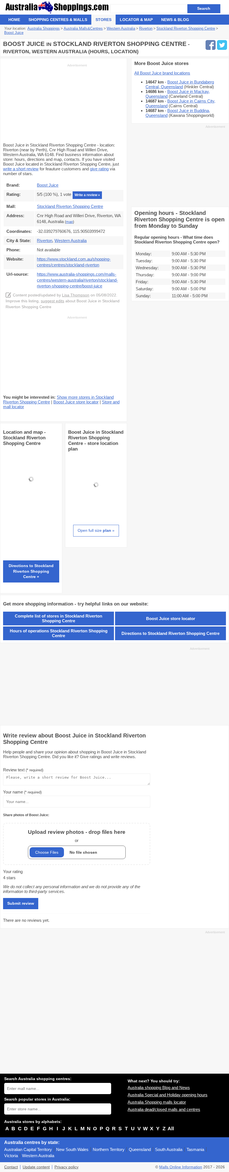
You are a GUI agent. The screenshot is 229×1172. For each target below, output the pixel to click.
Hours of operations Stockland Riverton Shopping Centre (59, 633)
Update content (36, 1167)
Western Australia (38, 1155)
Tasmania (195, 1149)
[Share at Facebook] (211, 45)
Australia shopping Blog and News (159, 1087)
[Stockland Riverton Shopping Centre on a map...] (31, 505)
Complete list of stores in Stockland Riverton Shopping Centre (58, 618)
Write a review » (87, 195)
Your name (22, 792)
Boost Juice (47, 185)
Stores (103, 19)
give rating (99, 168)
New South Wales (72, 1149)
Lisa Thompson (75, 295)
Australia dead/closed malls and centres (164, 1109)
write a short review (21, 168)
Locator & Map (136, 19)
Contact (11, 1167)
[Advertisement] (45, 103)
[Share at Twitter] (222, 45)
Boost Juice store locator (76, 402)
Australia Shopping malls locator (157, 1102)
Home (14, 19)
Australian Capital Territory (28, 1149)
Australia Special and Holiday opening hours (167, 1094)
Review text (23, 769)
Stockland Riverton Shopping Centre (70, 206)
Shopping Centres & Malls (57, 19)
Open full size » (96, 530)
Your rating (13, 871)
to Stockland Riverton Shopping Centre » (31, 571)
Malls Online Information (180, 1167)
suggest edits (52, 301)
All (171, 1128)
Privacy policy (66, 1167)
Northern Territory (109, 1149)
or (76, 836)
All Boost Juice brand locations (162, 73)
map (69, 222)
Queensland (140, 1149)
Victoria (11, 1155)
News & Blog (175, 19)
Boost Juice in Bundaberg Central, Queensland (179, 84)
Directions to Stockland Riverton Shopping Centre (170, 633)
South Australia (168, 1149)
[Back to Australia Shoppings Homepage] (57, 7)
